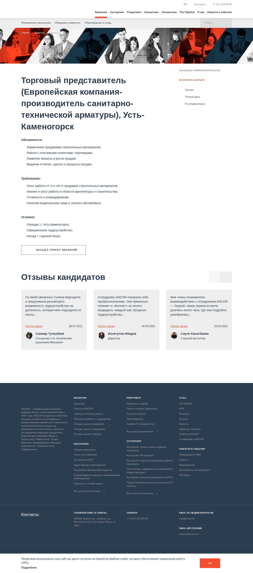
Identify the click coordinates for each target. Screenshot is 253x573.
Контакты (200, 4)
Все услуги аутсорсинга (139, 493)
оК (210, 563)
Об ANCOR (185, 403)
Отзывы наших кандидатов (89, 423)
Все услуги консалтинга (87, 491)
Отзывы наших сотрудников (89, 429)
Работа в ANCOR (83, 408)
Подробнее (29, 567)
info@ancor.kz (187, 518)
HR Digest (184, 475)
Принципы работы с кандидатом (92, 419)
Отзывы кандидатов (63, 277)
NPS (181, 408)
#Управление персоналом (36, 22)
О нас (200, 12)
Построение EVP (83, 459)
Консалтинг (151, 12)
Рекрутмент (134, 12)
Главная (25, 33)
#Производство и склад (98, 22)
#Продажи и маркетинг (68, 22)
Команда (184, 413)
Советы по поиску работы (88, 413)
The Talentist (187, 12)
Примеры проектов (190, 429)
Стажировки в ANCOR (191, 439)
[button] (226, 277)
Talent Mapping (134, 419)
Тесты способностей (85, 454)
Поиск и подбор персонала (141, 408)
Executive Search (135, 413)
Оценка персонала (84, 449)
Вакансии (101, 12)
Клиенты (184, 423)
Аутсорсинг (117, 12)
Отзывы (183, 419)
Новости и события (219, 12)
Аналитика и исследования (194, 470)
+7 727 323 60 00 (222, 4)
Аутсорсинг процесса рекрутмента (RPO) (149, 477)
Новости (183, 459)
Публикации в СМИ (190, 454)
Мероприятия (187, 465)
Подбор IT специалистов (140, 423)
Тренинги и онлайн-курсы (88, 483)
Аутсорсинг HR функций (140, 455)
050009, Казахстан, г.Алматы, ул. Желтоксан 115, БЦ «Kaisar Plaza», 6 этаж (94, 522)
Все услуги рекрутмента (140, 431)
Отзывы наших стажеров (88, 434)
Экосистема (169, 12)
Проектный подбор (137, 403)
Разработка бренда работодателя (93, 470)
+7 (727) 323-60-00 (137, 518)
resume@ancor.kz (189, 534)
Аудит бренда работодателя (90, 465)
